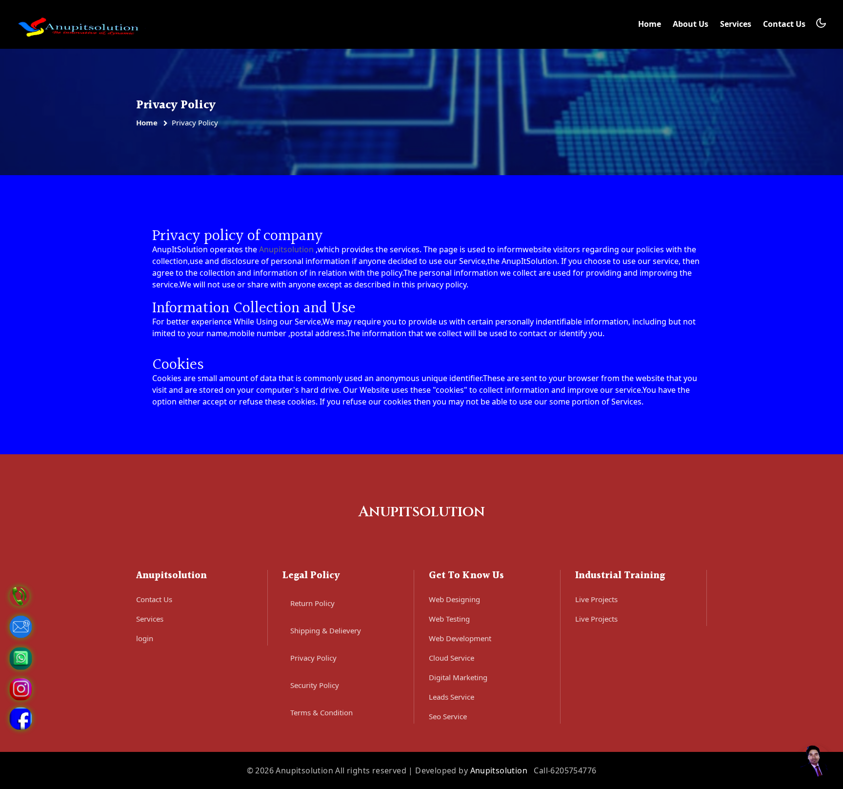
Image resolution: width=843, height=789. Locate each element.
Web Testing (449, 619)
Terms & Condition (321, 712)
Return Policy (312, 603)
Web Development (460, 638)
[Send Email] (21, 626)
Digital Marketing (458, 677)
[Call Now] (19, 595)
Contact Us (784, 24)
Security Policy (314, 685)
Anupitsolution (286, 249)
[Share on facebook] (21, 717)
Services (735, 24)
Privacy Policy (313, 658)
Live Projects (596, 599)
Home (649, 23)
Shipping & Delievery (325, 630)
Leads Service (451, 697)
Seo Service (448, 716)
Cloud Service (451, 658)
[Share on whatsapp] (21, 657)
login (144, 638)
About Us (690, 24)
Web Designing (454, 599)
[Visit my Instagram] (21, 688)
